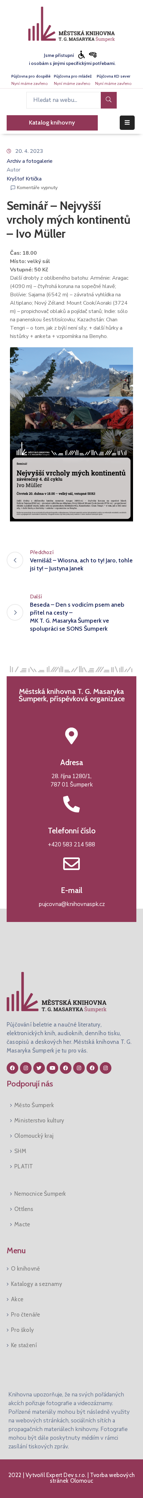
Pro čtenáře (25, 1314)
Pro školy (22, 1330)
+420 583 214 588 (71, 844)
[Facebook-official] (12, 1068)
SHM (20, 1151)
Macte (22, 1224)
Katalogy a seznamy (36, 1284)
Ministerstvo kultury (39, 1120)
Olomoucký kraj (34, 1135)
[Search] (109, 100)
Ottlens (23, 1209)
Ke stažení (24, 1345)
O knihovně (25, 1268)
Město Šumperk (34, 1105)
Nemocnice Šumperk (40, 1193)
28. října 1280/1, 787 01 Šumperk (72, 780)
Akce (17, 1299)
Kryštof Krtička (24, 178)
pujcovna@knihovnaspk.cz (72, 904)
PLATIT (23, 1166)
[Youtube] (52, 1068)
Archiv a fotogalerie (30, 161)
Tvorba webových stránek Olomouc (92, 1478)
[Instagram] (26, 1068)
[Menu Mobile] (127, 123)
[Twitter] (39, 1068)
